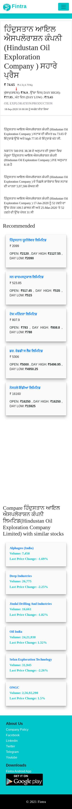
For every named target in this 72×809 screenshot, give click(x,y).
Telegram (12, 751)
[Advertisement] (36, 463)
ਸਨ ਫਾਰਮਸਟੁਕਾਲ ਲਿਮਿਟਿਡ (27, 277)
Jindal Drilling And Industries (31, 604)
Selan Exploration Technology (31, 659)
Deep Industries (21, 576)
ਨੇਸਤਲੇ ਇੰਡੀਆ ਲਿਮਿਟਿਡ (25, 388)
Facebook (13, 735)
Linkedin (12, 740)
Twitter (10, 746)
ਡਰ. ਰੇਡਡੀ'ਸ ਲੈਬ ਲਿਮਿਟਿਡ (26, 351)
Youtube (11, 757)
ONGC (14, 687)
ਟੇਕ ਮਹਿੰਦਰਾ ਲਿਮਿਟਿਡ (23, 314)
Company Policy (17, 729)
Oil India (16, 631)
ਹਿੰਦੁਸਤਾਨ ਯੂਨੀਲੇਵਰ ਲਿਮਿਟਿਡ (28, 240)
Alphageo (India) (22, 548)
